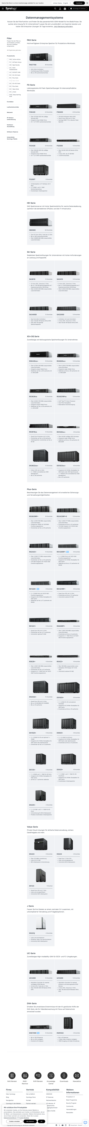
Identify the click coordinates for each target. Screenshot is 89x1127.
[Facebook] (56, 1125)
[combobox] (61, 3)
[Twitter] (59, 1125)
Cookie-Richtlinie (24, 1118)
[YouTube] (62, 1125)
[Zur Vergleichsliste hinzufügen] (52, 48)
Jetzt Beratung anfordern (63, 26)
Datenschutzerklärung (10, 1118)
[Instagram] (65, 1125)
